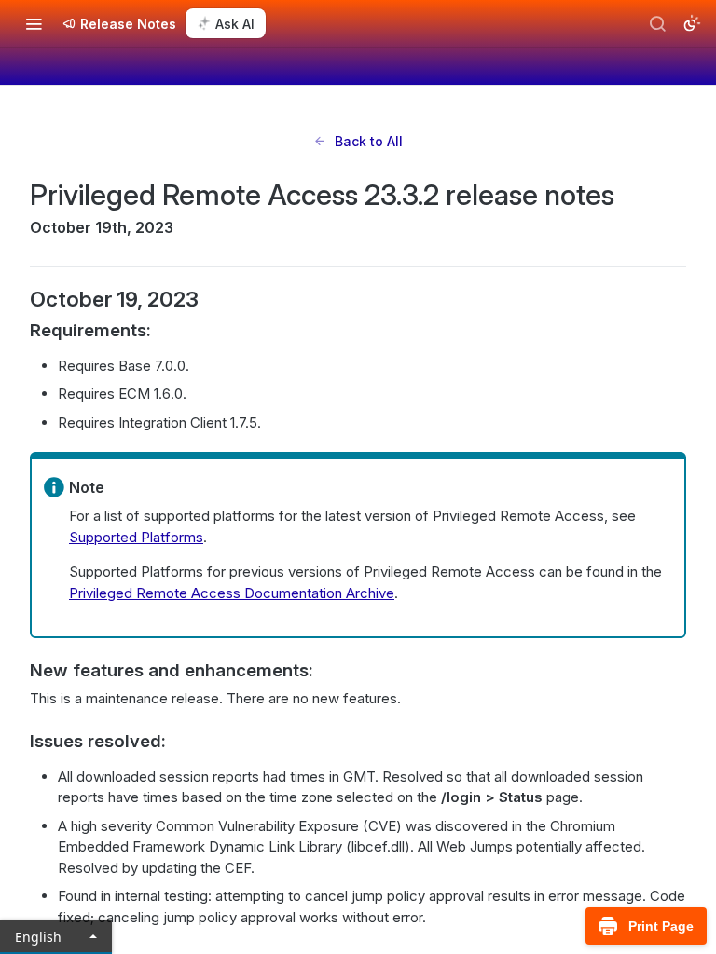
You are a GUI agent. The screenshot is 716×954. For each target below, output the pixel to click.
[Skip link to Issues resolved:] (17, 741)
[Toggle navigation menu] (33, 23)
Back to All (369, 141)
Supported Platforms (136, 537)
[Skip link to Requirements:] (17, 330)
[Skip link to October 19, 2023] (17, 299)
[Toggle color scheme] (692, 23)
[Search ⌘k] (657, 23)
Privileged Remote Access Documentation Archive (231, 593)
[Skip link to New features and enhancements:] (17, 670)
